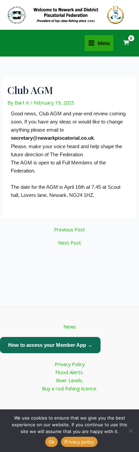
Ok (52, 442)
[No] (130, 430)
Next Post (69, 242)
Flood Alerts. (69, 372)
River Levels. (69, 380)
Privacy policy (79, 442)
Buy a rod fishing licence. (69, 388)
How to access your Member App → (50, 345)
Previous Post (69, 229)
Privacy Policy (70, 364)
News (69, 326)
